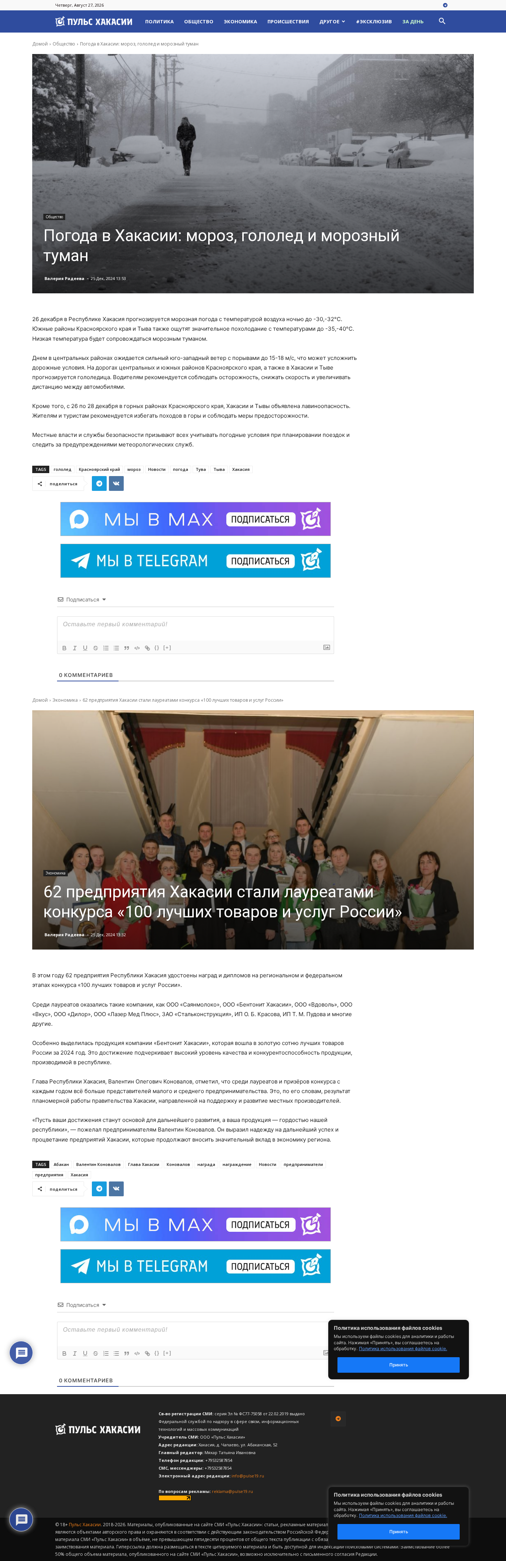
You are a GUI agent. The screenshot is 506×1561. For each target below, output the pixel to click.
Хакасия (241, 469)
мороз (134, 469)
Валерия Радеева (64, 278)
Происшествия (288, 21)
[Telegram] (445, 5)
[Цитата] (126, 648)
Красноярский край (99, 469)
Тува (201, 469)
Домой (40, 44)
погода (180, 469)
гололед (62, 469)
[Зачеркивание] (95, 648)
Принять (398, 1531)
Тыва (219, 469)
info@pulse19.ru (248, 1476)
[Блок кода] (137, 648)
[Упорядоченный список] (106, 648)
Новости (157, 469)
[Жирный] (64, 648)
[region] (409, 1516)
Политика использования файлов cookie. (403, 1515)
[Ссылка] (147, 648)
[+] (167, 647)
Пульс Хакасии (85, 1524)
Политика (159, 21)
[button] (442, 22)
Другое (329, 21)
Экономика (240, 21)
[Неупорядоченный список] (116, 648)
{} (157, 647)
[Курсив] (75, 648)
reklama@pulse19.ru (232, 1491)
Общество (198, 21)
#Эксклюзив (374, 21)
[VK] (116, 483)
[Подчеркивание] (85, 648)
